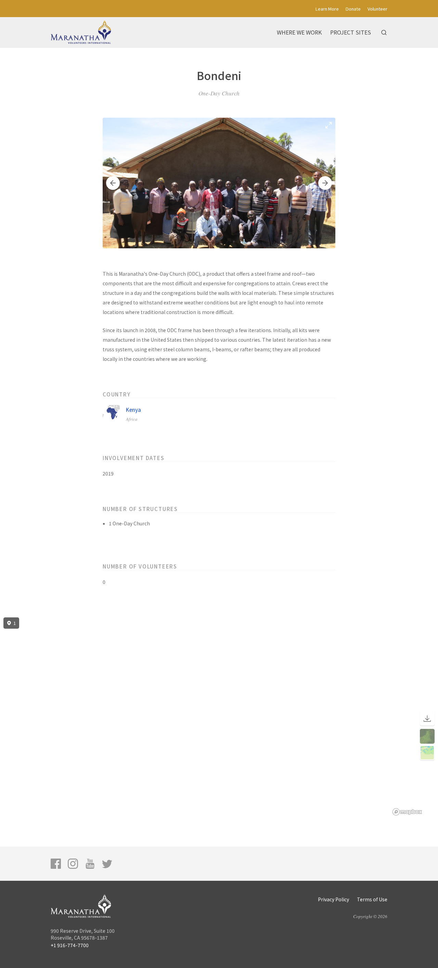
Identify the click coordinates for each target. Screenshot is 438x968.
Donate (353, 8)
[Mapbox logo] (407, 812)
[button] (113, 183)
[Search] (384, 32)
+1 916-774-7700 (70, 945)
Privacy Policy (333, 899)
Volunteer (377, 8)
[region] (219, 716)
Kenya (133, 409)
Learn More (327, 8)
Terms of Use (372, 899)
